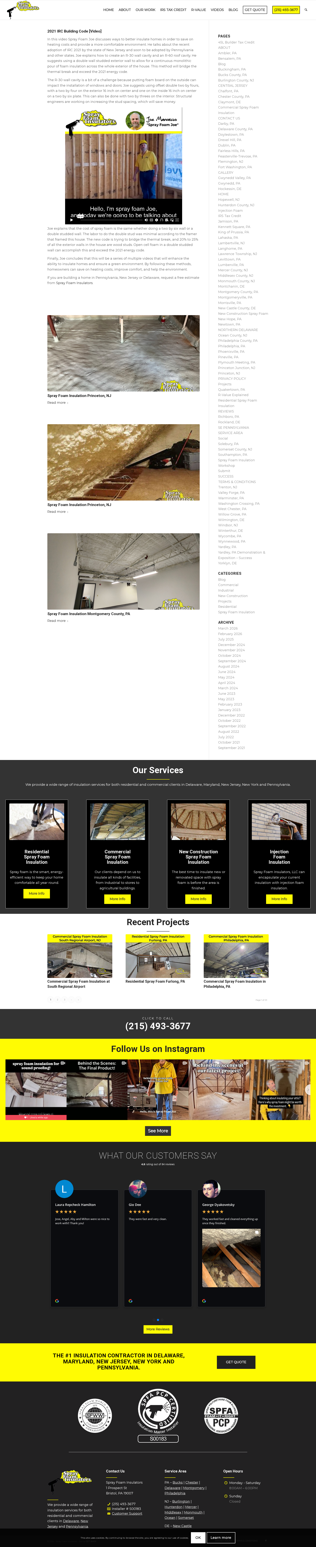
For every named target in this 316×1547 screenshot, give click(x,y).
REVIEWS (226, 411)
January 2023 (229, 710)
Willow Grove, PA (232, 514)
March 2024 (228, 688)
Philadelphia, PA (231, 346)
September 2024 (232, 661)
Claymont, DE (229, 102)
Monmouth (193, 1512)
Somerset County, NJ (235, 449)
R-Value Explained (233, 395)
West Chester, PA (232, 509)
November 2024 (231, 650)
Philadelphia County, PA (238, 341)
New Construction (233, 596)
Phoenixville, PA (231, 352)
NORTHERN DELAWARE (238, 330)
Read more (56, 403)
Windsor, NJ (228, 525)
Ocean (170, 1518)
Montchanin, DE (231, 286)
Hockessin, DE (230, 189)
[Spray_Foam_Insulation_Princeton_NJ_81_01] (123, 462)
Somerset (186, 1518)
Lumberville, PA (231, 265)
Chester (191, 1483)
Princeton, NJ (229, 373)
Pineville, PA (228, 357)
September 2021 (231, 748)
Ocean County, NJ (232, 335)
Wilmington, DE (231, 520)
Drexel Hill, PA (229, 140)
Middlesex (173, 1512)
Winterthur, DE (230, 531)
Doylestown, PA (231, 135)
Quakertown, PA (231, 390)
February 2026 (230, 634)
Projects (225, 384)
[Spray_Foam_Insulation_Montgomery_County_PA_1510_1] (123, 571)
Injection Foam (230, 211)
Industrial (226, 590)
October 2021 (229, 742)
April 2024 (226, 683)
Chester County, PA (234, 97)
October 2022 (229, 721)
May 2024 (226, 677)
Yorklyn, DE (227, 563)
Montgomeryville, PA (235, 297)
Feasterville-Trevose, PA (237, 156)
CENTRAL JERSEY (232, 86)
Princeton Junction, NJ (236, 368)
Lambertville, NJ (231, 243)
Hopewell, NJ (229, 200)
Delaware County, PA (235, 129)
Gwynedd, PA (229, 183)
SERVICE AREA (230, 433)
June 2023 (226, 694)
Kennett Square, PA (234, 227)
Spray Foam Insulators (74, 283)
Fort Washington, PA (235, 167)
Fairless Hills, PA (231, 151)
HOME (223, 194)
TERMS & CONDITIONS (237, 482)
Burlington (181, 1502)
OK (198, 1538)
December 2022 (231, 715)
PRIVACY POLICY (232, 379)
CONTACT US (229, 118)
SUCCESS (226, 476)
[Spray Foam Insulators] (23, 10)
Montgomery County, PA (238, 292)
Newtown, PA (229, 324)
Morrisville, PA (229, 303)
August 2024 (228, 666)
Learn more (221, 1538)
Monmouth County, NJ (236, 281)
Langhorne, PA (230, 249)
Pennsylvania (77, 1527)
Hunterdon (174, 1507)
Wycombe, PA (229, 536)
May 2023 (226, 699)
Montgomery (194, 1488)
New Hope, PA (230, 319)
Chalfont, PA (228, 91)
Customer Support (127, 1514)
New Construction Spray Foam (243, 314)
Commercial (228, 585)
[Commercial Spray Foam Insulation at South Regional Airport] (79, 956)
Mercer (191, 1507)
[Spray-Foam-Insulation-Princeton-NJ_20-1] (123, 353)
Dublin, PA (227, 145)
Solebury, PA (228, 444)
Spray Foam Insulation (236, 612)
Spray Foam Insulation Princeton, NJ (79, 396)
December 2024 (231, 645)
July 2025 (226, 639)
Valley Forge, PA (231, 493)
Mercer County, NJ (233, 270)
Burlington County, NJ (236, 80)
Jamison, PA (228, 221)
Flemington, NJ (230, 162)
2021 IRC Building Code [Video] (74, 31)
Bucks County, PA (232, 75)
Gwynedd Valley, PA (234, 178)
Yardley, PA (227, 547)
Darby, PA (226, 124)
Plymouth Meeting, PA (236, 362)
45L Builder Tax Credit (236, 42)
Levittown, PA (229, 259)
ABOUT (224, 48)
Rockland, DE (229, 422)
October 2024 (229, 656)
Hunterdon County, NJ (236, 205)
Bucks (178, 1483)
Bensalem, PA (229, 59)
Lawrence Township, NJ (237, 254)
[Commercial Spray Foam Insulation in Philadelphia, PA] (236, 956)
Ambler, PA (227, 53)
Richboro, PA (228, 417)
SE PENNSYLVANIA (233, 428)
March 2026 (228, 628)
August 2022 (228, 732)
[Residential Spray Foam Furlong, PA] (158, 956)
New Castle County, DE (237, 308)
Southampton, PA (232, 455)
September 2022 (232, 726)
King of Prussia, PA (233, 232)
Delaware (71, 1521)
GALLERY (225, 173)
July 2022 (226, 737)
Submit (224, 471)
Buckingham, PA (232, 69)
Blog (222, 64)
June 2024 (227, 672)
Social (223, 438)
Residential (227, 607)
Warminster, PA (231, 498)
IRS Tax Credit (229, 216)
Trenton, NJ (227, 487)
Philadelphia (175, 1493)
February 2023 (230, 704)
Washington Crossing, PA (239, 504)
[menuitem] (108, 10)
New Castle (182, 1526)
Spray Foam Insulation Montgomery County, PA (88, 614)
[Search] (306, 10)
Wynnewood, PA (231, 541)
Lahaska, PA (228, 238)
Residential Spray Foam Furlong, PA (155, 981)
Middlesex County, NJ (235, 276)
